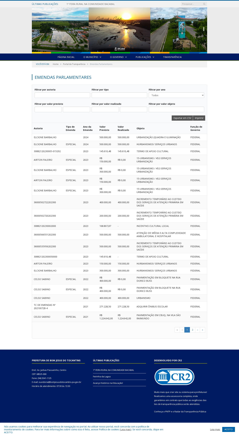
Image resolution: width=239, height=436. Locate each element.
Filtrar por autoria (45, 89)
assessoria (176, 396)
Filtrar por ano (157, 89)
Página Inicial (66, 57)
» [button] (202, 329)
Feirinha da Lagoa (102, 376)
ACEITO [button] (229, 429)
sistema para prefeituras (194, 392)
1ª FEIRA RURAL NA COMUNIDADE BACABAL (90, 4)
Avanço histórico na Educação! (108, 383)
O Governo (117, 57)
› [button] (197, 329)
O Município (90, 57)
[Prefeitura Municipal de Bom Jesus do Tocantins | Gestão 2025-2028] (119, 30)
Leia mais (125, 429)
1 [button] (187, 329)
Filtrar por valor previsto (49, 103)
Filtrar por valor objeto (162, 103)
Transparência (172, 57)
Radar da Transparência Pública (190, 411)
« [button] (177, 329)
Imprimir (199, 117)
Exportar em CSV (182, 117)
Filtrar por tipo (100, 89)
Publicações (143, 57)
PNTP (167, 411)
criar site (174, 392)
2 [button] (192, 329)
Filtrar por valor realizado (106, 103)
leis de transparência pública (168, 404)
